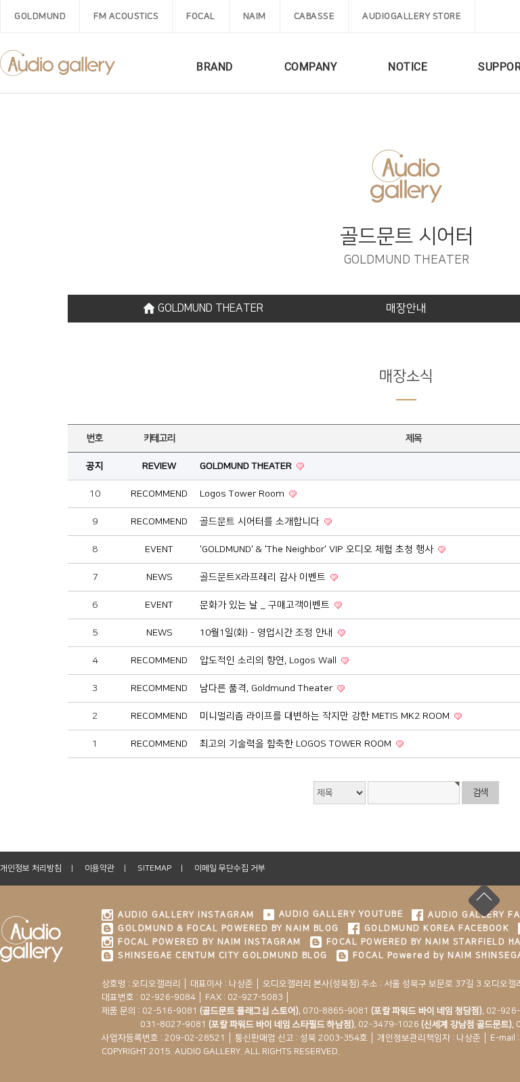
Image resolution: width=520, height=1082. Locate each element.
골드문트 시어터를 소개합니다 (261, 521)
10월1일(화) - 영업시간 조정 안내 (268, 632)
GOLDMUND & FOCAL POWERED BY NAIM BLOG (228, 928)
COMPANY (311, 66)
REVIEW (159, 466)
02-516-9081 (220, 1011)
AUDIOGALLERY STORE (411, 16)
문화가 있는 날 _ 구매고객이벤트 (266, 605)
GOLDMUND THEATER (210, 308)
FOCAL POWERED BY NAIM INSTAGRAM (209, 941)
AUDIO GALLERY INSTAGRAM (186, 914)
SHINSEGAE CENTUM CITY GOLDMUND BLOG (223, 955)
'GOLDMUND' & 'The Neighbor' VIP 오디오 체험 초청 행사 (318, 549)
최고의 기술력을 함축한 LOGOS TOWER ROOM (297, 743)
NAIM (254, 16)
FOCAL (200, 16)
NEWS (159, 577)
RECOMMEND (159, 493)
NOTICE (407, 66)
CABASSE (314, 16)
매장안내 (406, 308)
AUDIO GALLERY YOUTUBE (341, 914)
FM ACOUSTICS (125, 16)
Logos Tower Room (243, 493)
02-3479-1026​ (435, 1024)
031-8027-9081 (228, 1024)
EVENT (159, 549)
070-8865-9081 (392, 1011)
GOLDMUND (40, 16)
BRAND (215, 66)
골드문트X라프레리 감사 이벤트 (264, 577)
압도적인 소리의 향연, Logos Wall (269, 660)
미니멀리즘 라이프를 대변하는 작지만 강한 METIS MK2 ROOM (326, 716)
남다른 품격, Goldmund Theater (267, 688)
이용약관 (99, 868)
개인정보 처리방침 (31, 868)
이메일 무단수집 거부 (229, 868)
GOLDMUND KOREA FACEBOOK (437, 928)
